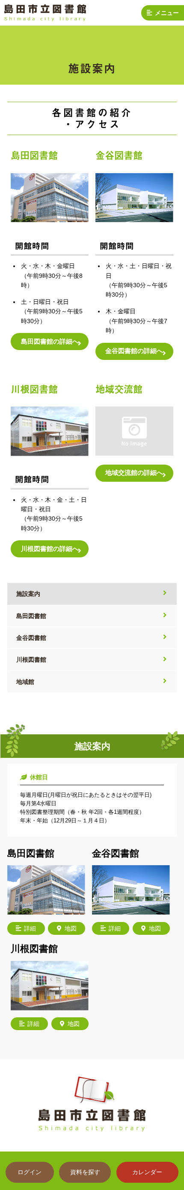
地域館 (25, 681)
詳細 (30, 928)
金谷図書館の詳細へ (134, 350)
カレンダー (147, 1172)
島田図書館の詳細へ (50, 341)
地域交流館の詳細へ (134, 472)
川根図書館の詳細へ (50, 548)
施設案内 (28, 593)
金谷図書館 (31, 637)
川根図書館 (31, 659)
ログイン (30, 1172)
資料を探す (85, 1172)
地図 (71, 928)
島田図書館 (31, 616)
